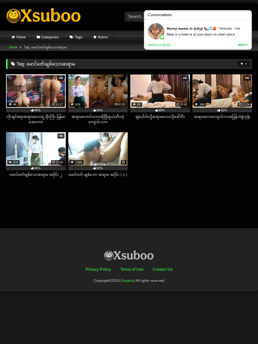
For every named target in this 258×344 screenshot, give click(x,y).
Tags (78, 37)
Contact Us (163, 269)
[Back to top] (242, 329)
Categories (50, 37)
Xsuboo (128, 281)
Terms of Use (132, 269)
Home (21, 37)
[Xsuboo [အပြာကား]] (57, 16)
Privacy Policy (98, 269)
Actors (103, 37)
